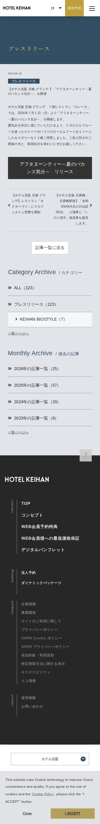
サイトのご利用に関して (41, 621)
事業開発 (28, 612)
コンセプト (32, 515)
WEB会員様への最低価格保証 (50, 538)
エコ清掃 (28, 681)
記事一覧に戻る (50, 247)
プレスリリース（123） (36, 304)
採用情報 (28, 698)
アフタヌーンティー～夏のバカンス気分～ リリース (52, 168)
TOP (25, 503)
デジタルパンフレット (43, 549)
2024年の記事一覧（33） (37, 402)
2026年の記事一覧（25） (37, 368)
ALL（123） (25, 288)
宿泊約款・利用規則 (37, 655)
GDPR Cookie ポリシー (41, 638)
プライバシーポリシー (39, 630)
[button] (34, 802)
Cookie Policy (43, 794)
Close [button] (27, 813)
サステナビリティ (35, 672)
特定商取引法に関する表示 (43, 664)
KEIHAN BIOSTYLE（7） (43, 319)
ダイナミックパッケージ (41, 583)
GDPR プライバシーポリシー (45, 647)
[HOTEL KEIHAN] (15, 8)
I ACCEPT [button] (72, 813)
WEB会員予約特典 (39, 526)
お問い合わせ (32, 706)
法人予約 (28, 573)
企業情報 (28, 604)
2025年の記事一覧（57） (37, 385)
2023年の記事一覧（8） (36, 418)
